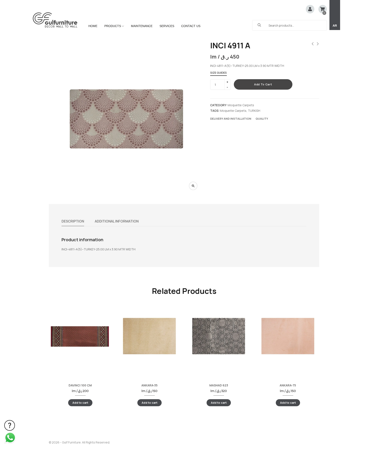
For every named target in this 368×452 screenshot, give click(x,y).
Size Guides (218, 73)
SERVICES (167, 26)
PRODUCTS (113, 26)
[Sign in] (310, 9)
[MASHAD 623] (218, 336)
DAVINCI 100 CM (80, 385)
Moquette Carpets (241, 105)
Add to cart (263, 84)
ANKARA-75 (288, 385)
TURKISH (254, 111)
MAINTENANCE (141, 26)
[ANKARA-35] (149, 336)
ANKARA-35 (149, 385)
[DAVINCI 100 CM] (80, 336)
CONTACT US (190, 26)
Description (73, 221)
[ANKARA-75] (287, 336)
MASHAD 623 (218, 385)
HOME (92, 26)
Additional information (117, 221)
